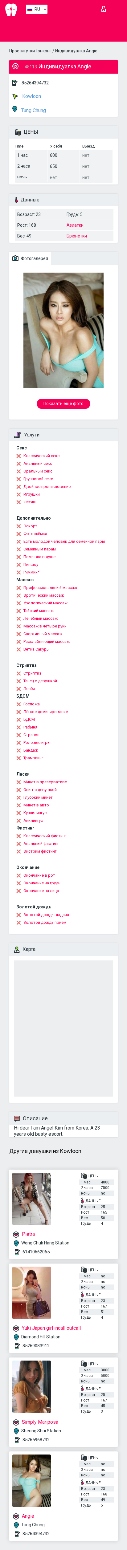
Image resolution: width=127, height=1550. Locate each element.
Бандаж (30, 750)
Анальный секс (37, 463)
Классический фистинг (44, 836)
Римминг (31, 572)
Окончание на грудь (41, 883)
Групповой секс (38, 479)
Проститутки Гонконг (30, 50)
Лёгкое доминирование (45, 711)
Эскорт (30, 526)
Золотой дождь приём (44, 922)
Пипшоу (30, 564)
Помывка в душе (39, 556)
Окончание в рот (39, 875)
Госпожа (31, 704)
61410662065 (36, 1252)
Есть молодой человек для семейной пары (64, 541)
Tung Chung (33, 110)
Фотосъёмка (35, 533)
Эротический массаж (43, 595)
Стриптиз (32, 673)
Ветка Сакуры (36, 649)
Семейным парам (39, 549)
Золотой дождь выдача (46, 914)
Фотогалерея (34, 258)
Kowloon (31, 96)
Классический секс (41, 455)
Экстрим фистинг (39, 851)
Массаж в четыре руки (45, 626)
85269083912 (36, 1346)
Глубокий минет (38, 797)
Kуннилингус (35, 812)
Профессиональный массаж (50, 587)
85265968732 (36, 1439)
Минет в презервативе (45, 782)
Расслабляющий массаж (46, 641)
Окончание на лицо (41, 890)
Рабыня (30, 727)
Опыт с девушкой (40, 789)
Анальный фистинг (41, 843)
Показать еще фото (63, 403)
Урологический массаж (45, 603)
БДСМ (29, 719)
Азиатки (75, 225)
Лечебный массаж (40, 618)
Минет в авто (36, 805)
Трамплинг (33, 758)
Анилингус (33, 820)
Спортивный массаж (42, 633)
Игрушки (31, 494)
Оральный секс (37, 471)
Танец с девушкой (40, 681)
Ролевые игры (37, 742)
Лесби (29, 688)
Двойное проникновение (47, 486)
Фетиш (29, 502)
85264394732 (35, 83)
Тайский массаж (38, 610)
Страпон (31, 734)
